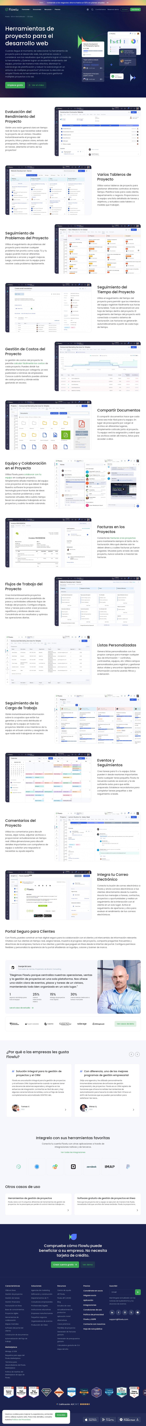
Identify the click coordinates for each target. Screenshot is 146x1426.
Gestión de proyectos (13, 1294)
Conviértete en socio (93, 1290)
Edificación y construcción (41, 1294)
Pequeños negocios (39, 1317)
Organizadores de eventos (41, 1321)
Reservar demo (113, 9)
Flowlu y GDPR (89, 1319)
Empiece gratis (15, 85)
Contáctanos (100, 9)
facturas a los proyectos (123, 538)
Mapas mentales (12, 1324)
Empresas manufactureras (42, 1313)
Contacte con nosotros (94, 1324)
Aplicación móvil (63, 1316)
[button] (131, 1054)
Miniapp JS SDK (11, 1351)
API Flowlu (61, 1294)
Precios (57, 9)
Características (12, 1286)
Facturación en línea (13, 1306)
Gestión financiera (12, 1302)
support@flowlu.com (118, 1319)
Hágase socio (89, 1295)
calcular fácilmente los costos (29, 363)
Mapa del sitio (62, 1349)
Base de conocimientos (14, 1309)
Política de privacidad (93, 1314)
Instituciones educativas (41, 1309)
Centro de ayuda (64, 1290)
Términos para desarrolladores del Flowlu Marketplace (15, 1365)
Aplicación (88, 1300)
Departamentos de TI (39, 1298)
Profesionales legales (39, 1306)
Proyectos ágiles (11, 1313)
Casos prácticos (63, 1324)
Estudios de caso (64, 1306)
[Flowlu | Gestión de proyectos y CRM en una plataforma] (11, 9)
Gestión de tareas (12, 1298)
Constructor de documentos (16, 1335)
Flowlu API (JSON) (64, 1298)
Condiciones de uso (92, 1309)
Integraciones (89, 1305)
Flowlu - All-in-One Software (15, 17)
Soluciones (37, 9)
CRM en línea (10, 1290)
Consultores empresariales (42, 1302)
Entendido (61, 1415)
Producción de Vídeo (39, 1325)
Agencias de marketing (40, 1290)
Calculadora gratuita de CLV (68, 1345)
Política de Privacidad (21, 1419)
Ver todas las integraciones (73, 1152)
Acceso (125, 9)
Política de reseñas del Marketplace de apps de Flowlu (15, 1375)
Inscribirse (135, 9)
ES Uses (30, 17)
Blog (59, 1302)
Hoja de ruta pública (92, 1329)
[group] (39, 1090)
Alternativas (62, 1320)
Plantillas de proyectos (66, 1328)
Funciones (25, 9)
